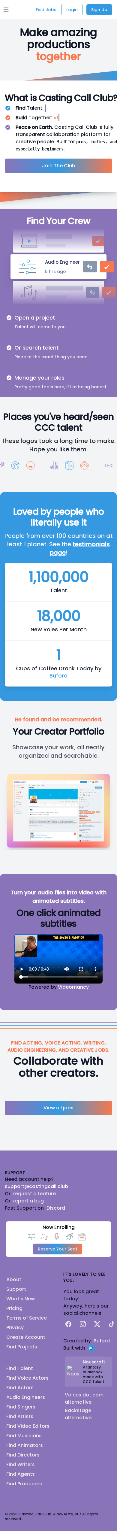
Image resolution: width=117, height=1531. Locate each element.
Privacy (15, 1327)
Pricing (14, 1308)
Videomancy (73, 987)
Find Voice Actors (27, 1378)
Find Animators (24, 1445)
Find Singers (20, 1406)
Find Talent (19, 1368)
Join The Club (58, 165)
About (13, 1279)
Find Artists (19, 1416)
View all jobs (59, 1107)
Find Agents (20, 1474)
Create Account (25, 1337)
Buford (59, 675)
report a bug (28, 1200)
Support (16, 1289)
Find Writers (20, 1464)
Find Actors (20, 1387)
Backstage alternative (78, 1414)
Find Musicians (24, 1435)
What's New (20, 1298)
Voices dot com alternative (84, 1398)
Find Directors (23, 1454)
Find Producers (24, 1483)
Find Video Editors (28, 1426)
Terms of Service (26, 1317)
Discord (55, 1208)
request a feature (34, 1193)
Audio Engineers (25, 1397)
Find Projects (21, 1346)
